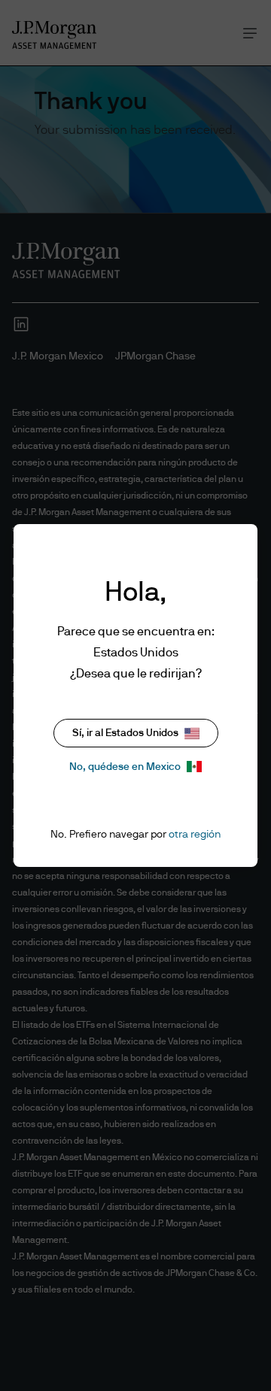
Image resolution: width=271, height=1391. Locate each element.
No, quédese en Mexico (125, 767)
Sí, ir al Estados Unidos (125, 733)
